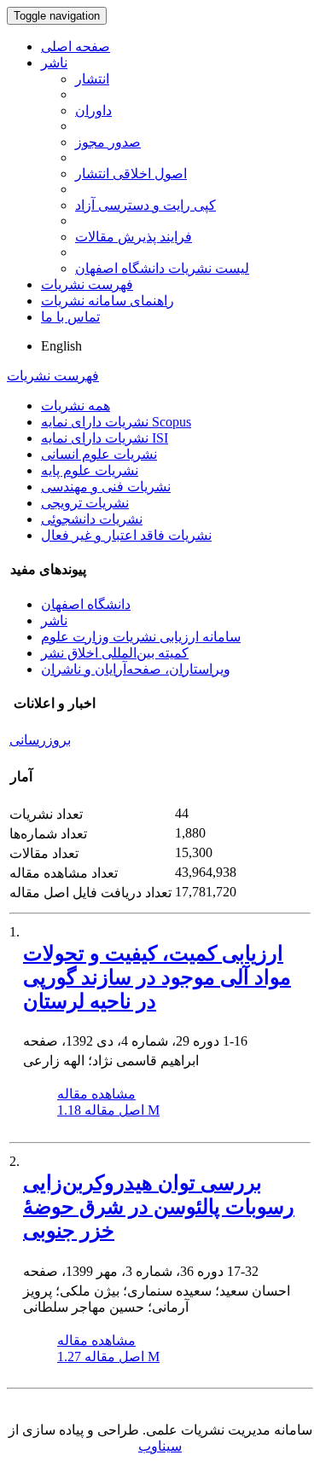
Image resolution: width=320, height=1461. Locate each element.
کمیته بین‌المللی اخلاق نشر (115, 653)
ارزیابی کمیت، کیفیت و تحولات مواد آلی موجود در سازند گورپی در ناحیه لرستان (157, 977)
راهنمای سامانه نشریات (107, 300)
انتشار (92, 79)
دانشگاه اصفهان (86, 604)
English (61, 346)
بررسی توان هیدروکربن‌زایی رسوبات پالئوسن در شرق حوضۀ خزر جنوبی (158, 1207)
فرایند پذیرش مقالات (133, 236)
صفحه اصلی (75, 46)
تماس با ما (70, 317)
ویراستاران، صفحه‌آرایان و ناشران (135, 669)
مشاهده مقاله (96, 1094)
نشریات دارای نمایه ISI (104, 438)
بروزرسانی (40, 740)
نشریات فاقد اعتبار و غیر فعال (126, 535)
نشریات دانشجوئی (92, 519)
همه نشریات (75, 405)
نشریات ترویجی (85, 503)
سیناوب (160, 1446)
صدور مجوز (108, 142)
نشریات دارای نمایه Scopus (116, 422)
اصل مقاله (108, 1110)
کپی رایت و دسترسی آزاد (145, 205)
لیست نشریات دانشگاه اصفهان (162, 268)
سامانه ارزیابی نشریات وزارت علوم (141, 636)
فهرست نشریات (87, 284)
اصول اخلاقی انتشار (131, 173)
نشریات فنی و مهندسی (106, 486)
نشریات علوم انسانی (99, 454)
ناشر (54, 62)
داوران (93, 110)
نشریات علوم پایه (89, 470)
